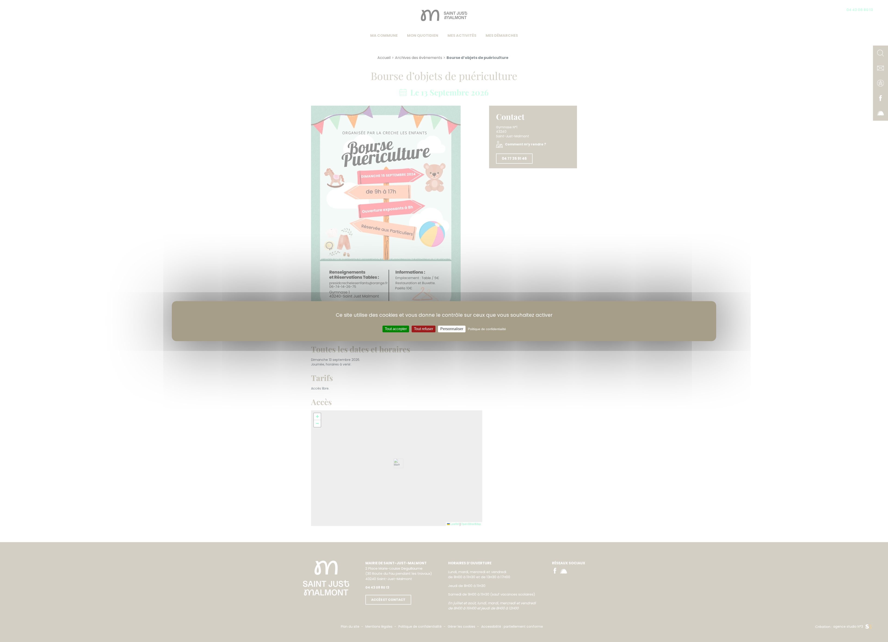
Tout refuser (423, 329)
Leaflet (454, 524)
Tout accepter (396, 329)
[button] (317, 416)
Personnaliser (451, 329)
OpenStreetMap (471, 524)
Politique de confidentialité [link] (487, 329)
